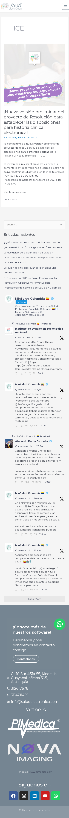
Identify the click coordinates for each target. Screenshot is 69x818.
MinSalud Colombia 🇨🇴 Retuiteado (33, 323)
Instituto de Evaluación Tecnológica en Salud (39, 330)
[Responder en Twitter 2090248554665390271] (17, 482)
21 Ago (37, 389)
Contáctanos (26, 659)
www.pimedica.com (40, 771)
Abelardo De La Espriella (31, 441)
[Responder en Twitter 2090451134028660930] (17, 374)
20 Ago (38, 337)
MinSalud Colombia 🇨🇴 (29, 384)
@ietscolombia (22, 337)
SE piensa (10, 137)
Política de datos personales (34, 810)
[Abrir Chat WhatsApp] (59, 624)
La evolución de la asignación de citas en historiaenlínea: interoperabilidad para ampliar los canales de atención (33, 257)
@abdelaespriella (23, 446)
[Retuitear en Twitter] (13, 323)
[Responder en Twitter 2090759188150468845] (17, 426)
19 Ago (37, 550)
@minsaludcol (22, 389)
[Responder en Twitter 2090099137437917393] (17, 590)
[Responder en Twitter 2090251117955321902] (17, 535)
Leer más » (10, 199)
